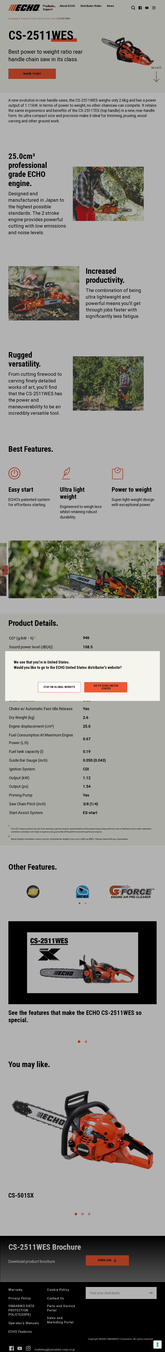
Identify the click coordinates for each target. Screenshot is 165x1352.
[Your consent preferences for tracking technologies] (157, 1344)
